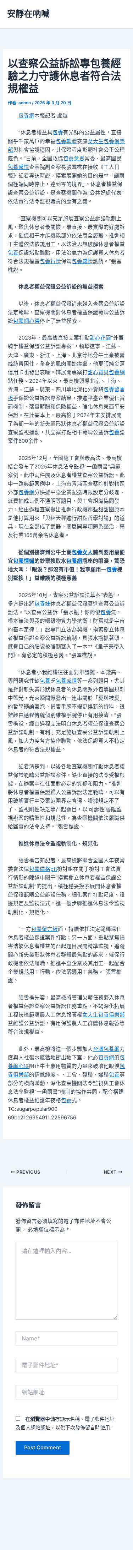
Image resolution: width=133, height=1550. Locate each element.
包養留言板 (44, 929)
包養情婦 (23, 561)
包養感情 (18, 167)
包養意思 (73, 158)
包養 (57, 132)
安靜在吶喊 (28, 14)
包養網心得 (26, 321)
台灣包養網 (106, 1049)
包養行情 (50, 261)
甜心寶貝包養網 (106, 372)
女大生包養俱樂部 (103, 1015)
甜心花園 (100, 338)
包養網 (26, 115)
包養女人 (82, 552)
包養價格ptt (43, 869)
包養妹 (42, 604)
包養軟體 (66, 141)
